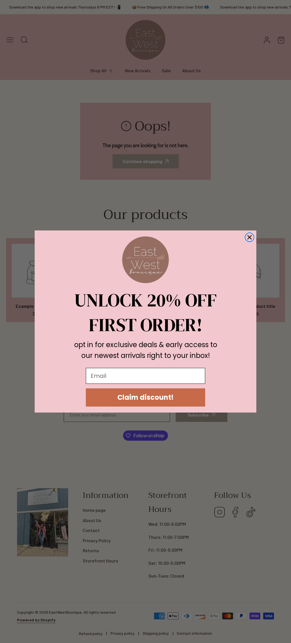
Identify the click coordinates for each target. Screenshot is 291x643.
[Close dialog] (249, 237)
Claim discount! (145, 397)
